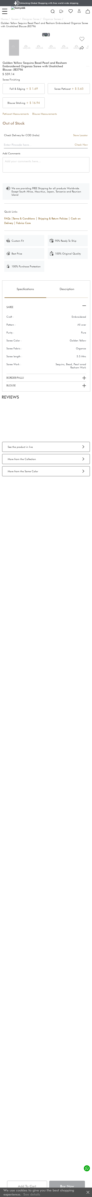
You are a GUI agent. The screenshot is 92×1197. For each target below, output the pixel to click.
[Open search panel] (52, 11)
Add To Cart (27, 1186)
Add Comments (11, 153)
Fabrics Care (23, 223)
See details (31, 1194)
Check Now (81, 144)
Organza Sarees (53, 19)
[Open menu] (4, 11)
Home (5, 19)
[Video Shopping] (61, 11)
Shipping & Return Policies (53, 218)
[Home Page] (21, 11)
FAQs (7, 218)
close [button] (88, 1192)
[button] (79, 11)
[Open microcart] (88, 11)
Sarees (16, 19)
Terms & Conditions (24, 218)
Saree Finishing (11, 79)
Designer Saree (31, 19)
